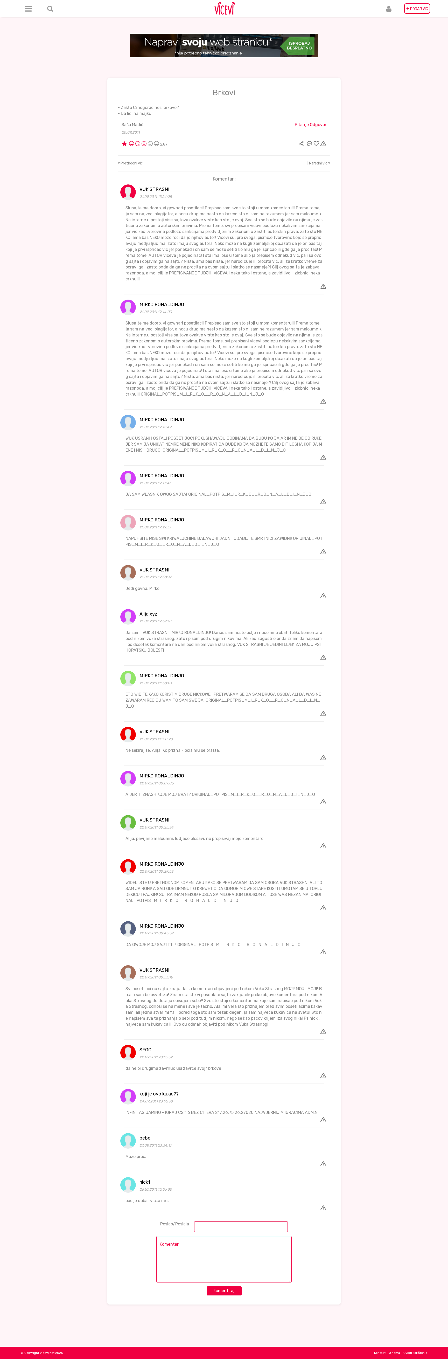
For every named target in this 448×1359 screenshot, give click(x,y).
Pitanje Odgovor (310, 124)
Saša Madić (132, 124)
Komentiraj (224, 1290)
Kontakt (380, 1353)
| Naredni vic (317, 163)
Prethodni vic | (132, 163)
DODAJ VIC (417, 8)
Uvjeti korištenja (415, 1353)
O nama (394, 1353)
